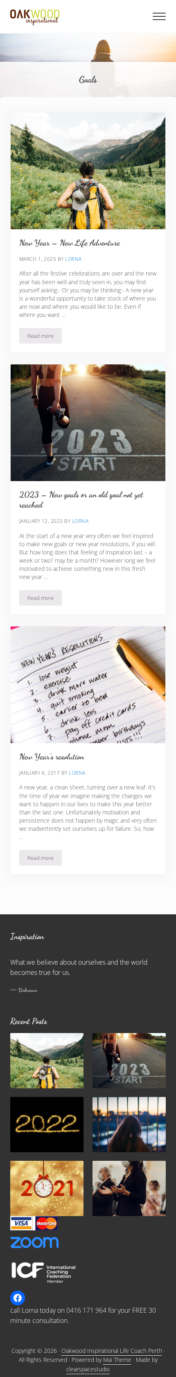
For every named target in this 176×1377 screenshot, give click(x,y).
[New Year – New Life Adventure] (47, 1060)
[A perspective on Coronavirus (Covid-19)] (129, 1188)
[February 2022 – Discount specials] (47, 1124)
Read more (44, 337)
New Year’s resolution (51, 757)
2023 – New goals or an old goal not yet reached (81, 500)
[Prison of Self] (129, 1124)
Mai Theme (117, 1359)
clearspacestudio (88, 1369)
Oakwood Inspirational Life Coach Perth (111, 1350)
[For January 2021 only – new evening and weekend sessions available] (47, 1188)
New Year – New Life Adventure (69, 243)
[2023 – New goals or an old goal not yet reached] (129, 1060)
